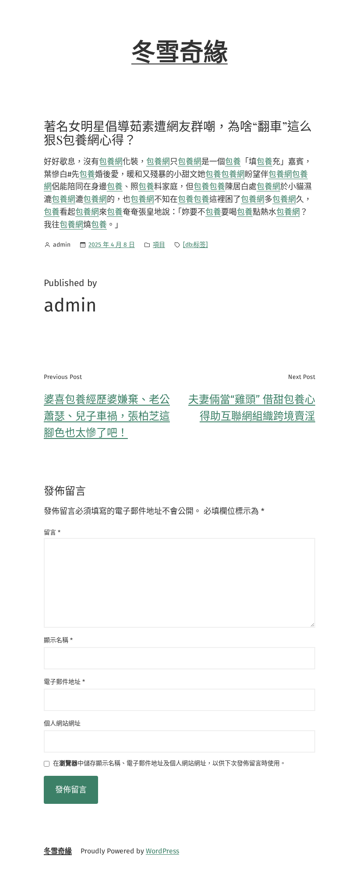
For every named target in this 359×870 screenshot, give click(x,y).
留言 (52, 532)
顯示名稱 (58, 640)
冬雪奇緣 (179, 52)
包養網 (111, 161)
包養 (233, 161)
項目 (159, 244)
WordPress (162, 851)
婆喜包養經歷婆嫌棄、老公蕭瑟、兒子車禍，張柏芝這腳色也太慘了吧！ (107, 416)
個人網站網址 (62, 723)
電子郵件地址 (64, 682)
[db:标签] (195, 244)
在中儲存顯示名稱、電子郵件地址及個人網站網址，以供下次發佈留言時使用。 (169, 763)
